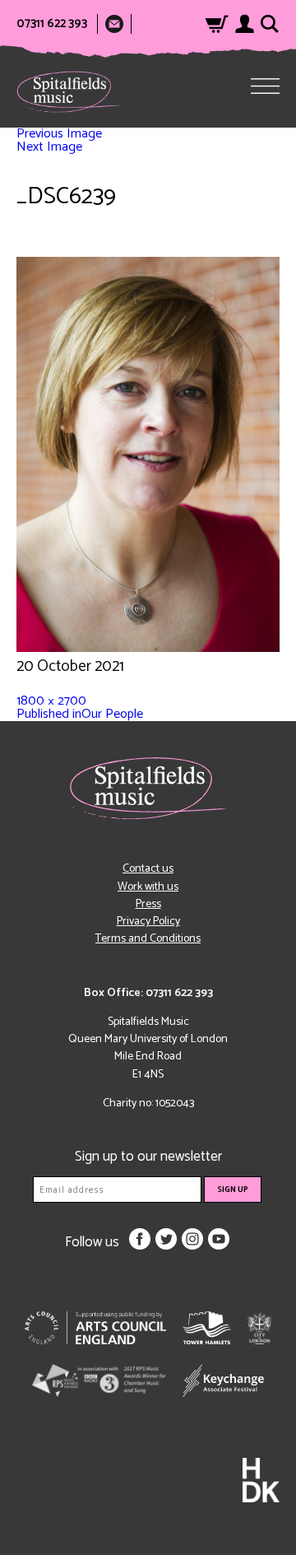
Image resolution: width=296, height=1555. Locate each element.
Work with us (148, 887)
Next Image (49, 147)
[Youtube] (218, 1238)
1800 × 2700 (51, 701)
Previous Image (59, 134)
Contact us (148, 868)
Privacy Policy (148, 921)
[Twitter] (166, 1238)
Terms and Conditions (148, 938)
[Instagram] (192, 1238)
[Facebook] (139, 1238)
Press (148, 904)
